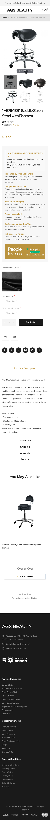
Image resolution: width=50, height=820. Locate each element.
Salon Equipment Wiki (11, 741)
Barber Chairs (7, 685)
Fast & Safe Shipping (14, 202)
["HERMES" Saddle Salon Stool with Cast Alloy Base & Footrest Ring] (25, 82)
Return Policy (7, 772)
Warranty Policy (8, 768)
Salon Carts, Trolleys (10, 703)
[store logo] (15, 10)
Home (4, 18)
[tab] (25, 369)
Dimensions (25, 440)
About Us (6, 748)
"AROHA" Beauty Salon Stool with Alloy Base (21, 544)
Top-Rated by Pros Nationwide (19, 174)
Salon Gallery (7, 730)
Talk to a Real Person (14, 234)
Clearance (6, 713)
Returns (25, 459)
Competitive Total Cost (15, 186)
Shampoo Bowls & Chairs (12, 688)
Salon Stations (8, 696)
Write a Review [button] (26, 576)
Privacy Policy (7, 776)
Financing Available (14, 214)
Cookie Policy (7, 779)
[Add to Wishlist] (5, 337)
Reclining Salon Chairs (11, 699)
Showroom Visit (8, 737)
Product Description (25, 368)
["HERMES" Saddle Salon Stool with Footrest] (25, 97)
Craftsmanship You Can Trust (18, 224)
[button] (4, 350)
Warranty (25, 453)
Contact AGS (7, 752)
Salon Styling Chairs (10, 692)
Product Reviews (9, 727)
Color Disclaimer (8, 783)
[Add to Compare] (14, 337)
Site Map (5, 786)
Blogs (4, 745)
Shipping (25, 446)
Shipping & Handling (10, 765)
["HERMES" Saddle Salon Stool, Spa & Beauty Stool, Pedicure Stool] (10, 82)
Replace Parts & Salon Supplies (14, 706)
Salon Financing (8, 734)
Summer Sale (7, 710)
